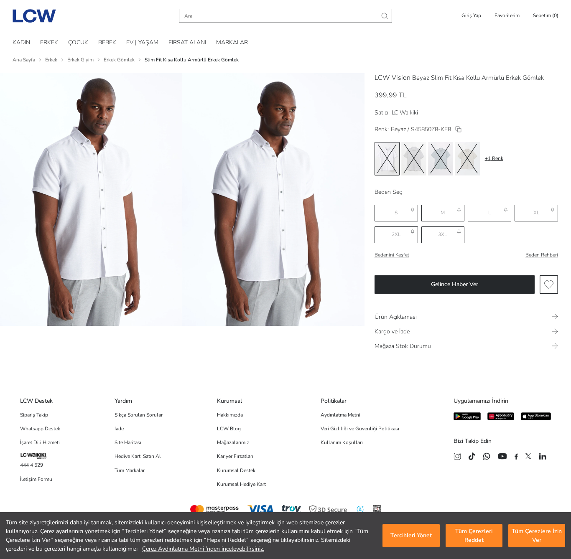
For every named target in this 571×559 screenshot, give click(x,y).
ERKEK (49, 42)
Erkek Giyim (80, 59)
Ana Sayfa (24, 59)
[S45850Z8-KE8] (458, 129)
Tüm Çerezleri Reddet (473, 535)
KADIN (21, 42)
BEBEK (107, 42)
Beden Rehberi (541, 255)
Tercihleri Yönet (411, 536)
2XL (396, 234)
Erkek (51, 59)
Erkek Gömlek (119, 59)
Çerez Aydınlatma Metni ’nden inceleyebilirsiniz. (203, 549)
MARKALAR (232, 42)
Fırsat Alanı (187, 42)
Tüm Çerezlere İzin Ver (537, 535)
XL (536, 212)
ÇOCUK (78, 42)
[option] (387, 158)
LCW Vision (392, 77)
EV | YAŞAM (142, 42)
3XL (442, 234)
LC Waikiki (405, 113)
